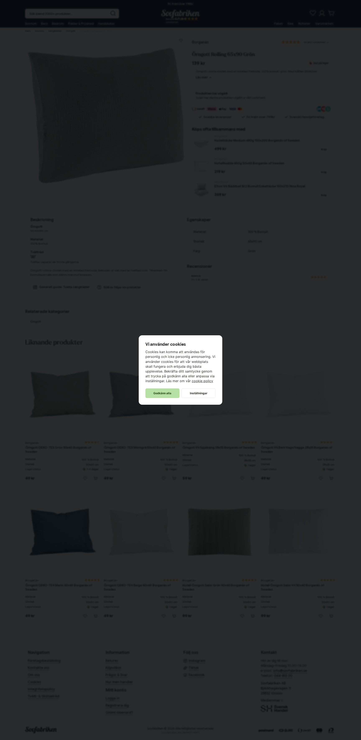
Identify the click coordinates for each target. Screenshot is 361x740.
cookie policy (202, 381)
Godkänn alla (162, 393)
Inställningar (198, 393)
